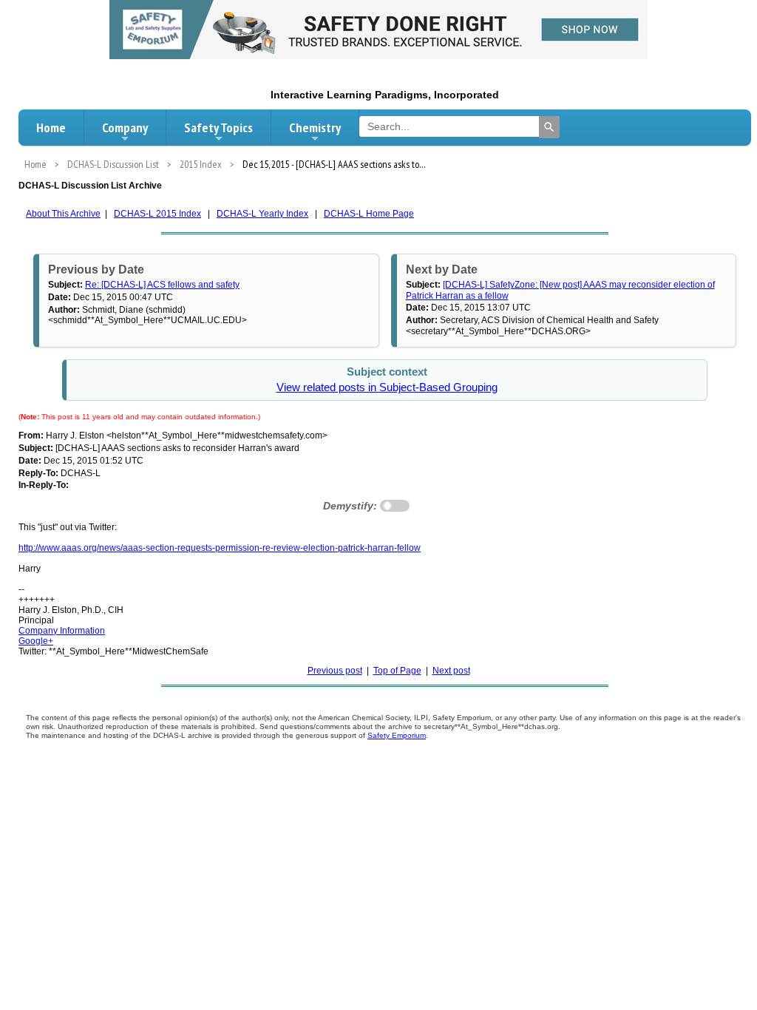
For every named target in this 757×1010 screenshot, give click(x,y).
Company (125, 127)
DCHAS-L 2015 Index (157, 214)
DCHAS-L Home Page (369, 214)
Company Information (61, 631)
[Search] (549, 127)
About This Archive (63, 214)
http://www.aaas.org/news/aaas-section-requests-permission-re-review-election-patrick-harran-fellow (219, 548)
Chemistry (315, 127)
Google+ (35, 641)
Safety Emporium (396, 735)
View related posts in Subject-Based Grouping (387, 387)
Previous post (335, 670)
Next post (451, 670)
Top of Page (397, 670)
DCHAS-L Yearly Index (262, 214)
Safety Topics (218, 127)
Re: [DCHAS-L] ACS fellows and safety (162, 284)
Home (51, 127)
